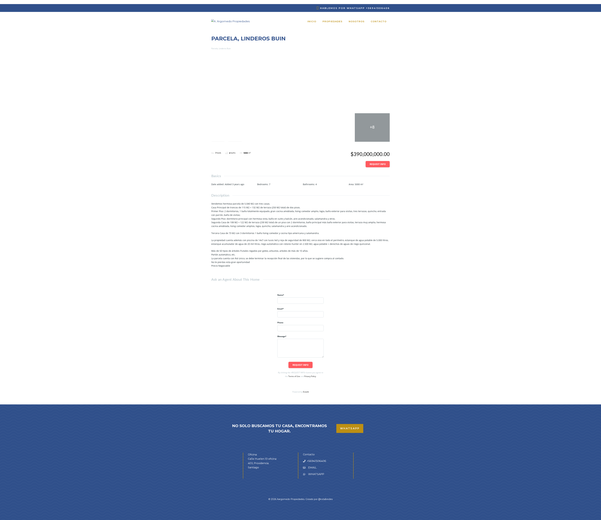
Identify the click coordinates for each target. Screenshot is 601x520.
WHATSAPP (316, 474)
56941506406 (317, 461)
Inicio (311, 21)
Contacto (379, 21)
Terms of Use (294, 376)
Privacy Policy (310, 376)
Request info (378, 164)
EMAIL (312, 467)
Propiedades (332, 21)
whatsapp (350, 428)
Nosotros (357, 21)
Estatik (306, 391)
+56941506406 (378, 8)
